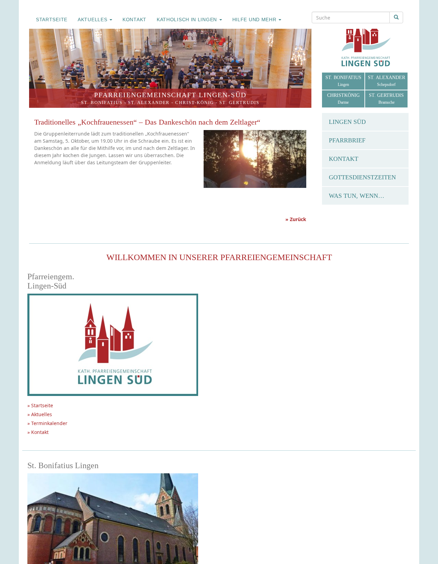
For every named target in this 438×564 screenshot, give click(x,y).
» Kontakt (38, 432)
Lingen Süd (347, 121)
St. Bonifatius (102, 102)
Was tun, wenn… (356, 195)
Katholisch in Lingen (188, 19)
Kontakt (134, 19)
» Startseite (40, 405)
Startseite (51, 19)
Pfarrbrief (347, 140)
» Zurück (295, 219)
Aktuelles (93, 19)
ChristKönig (343, 99)
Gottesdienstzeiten (362, 177)
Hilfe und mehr (255, 19)
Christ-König (194, 102)
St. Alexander (149, 102)
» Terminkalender (47, 423)
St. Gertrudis (239, 102)
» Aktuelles (39, 414)
